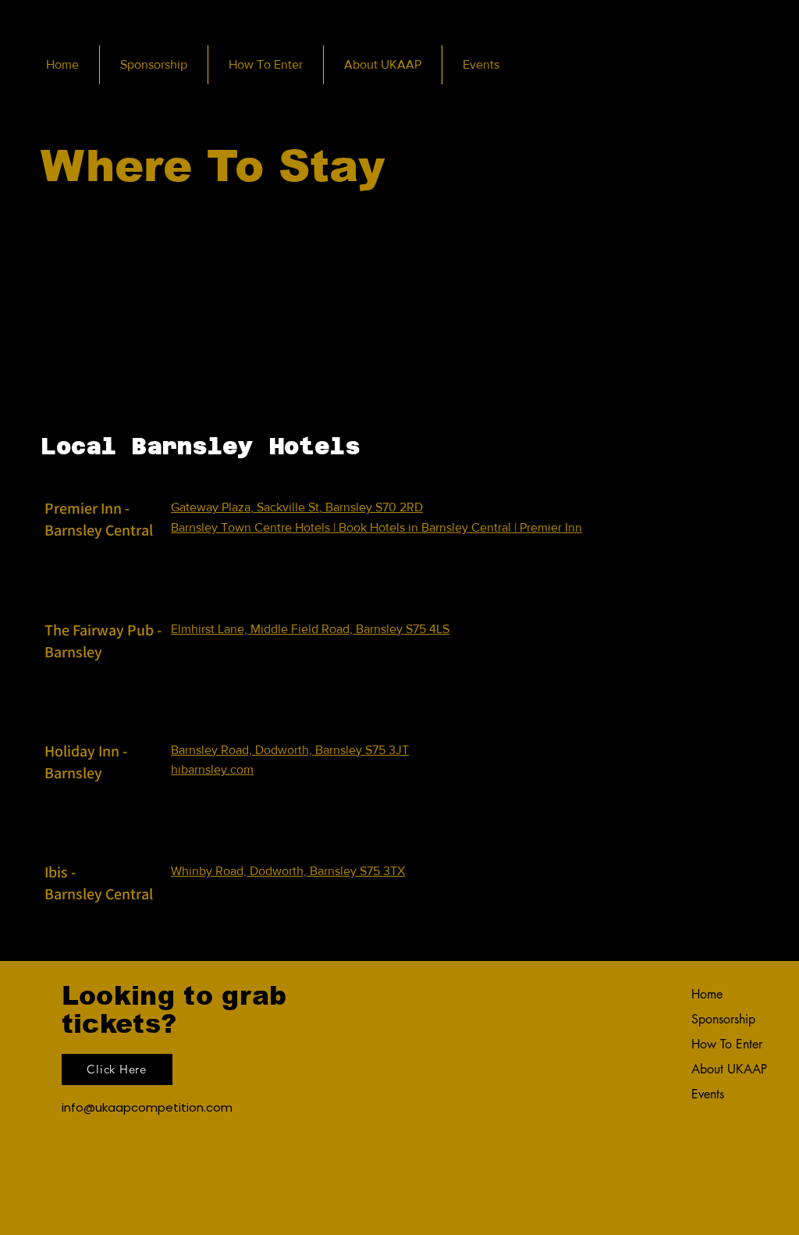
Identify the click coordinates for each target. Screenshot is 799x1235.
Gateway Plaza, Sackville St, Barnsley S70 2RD (297, 507)
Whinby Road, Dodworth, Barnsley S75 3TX (288, 870)
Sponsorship (723, 1019)
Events (707, 1094)
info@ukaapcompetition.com (147, 1107)
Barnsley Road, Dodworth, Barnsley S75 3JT (290, 749)
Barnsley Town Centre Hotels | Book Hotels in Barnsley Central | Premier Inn (376, 527)
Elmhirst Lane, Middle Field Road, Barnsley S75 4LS (310, 628)
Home (707, 994)
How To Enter (726, 1044)
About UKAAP (729, 1069)
